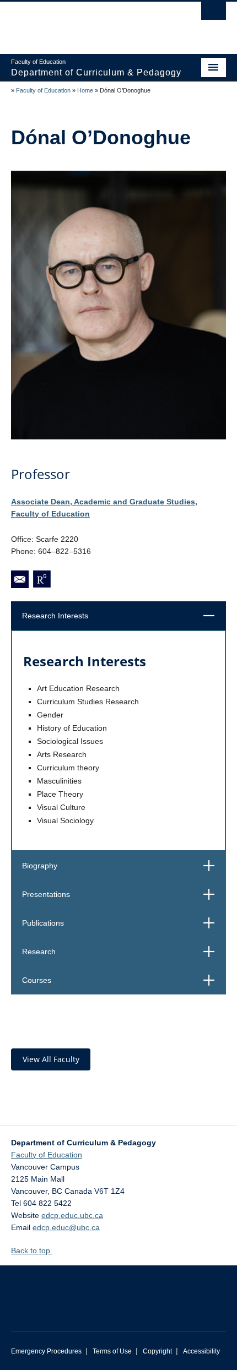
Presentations (122, 894)
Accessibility (201, 1351)
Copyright (157, 1351)
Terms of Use (112, 1351)
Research (122, 951)
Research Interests (122, 615)
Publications (122, 922)
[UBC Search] (213, 14)
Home (85, 90)
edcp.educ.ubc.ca (72, 1215)
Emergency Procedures (46, 1351)
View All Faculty (51, 1059)
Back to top (31, 1250)
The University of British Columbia (86, 23)
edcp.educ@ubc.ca (66, 1227)
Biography (122, 865)
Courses (122, 980)
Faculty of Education (43, 90)
